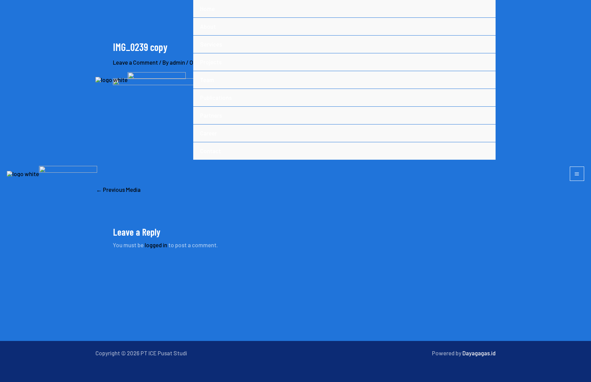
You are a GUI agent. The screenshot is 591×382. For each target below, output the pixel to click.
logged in (156, 244)
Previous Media (118, 190)
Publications (216, 97)
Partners (211, 115)
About (208, 26)
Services (211, 44)
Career (208, 133)
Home (207, 8)
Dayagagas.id (479, 353)
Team (207, 79)
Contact (210, 150)
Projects (211, 61)
